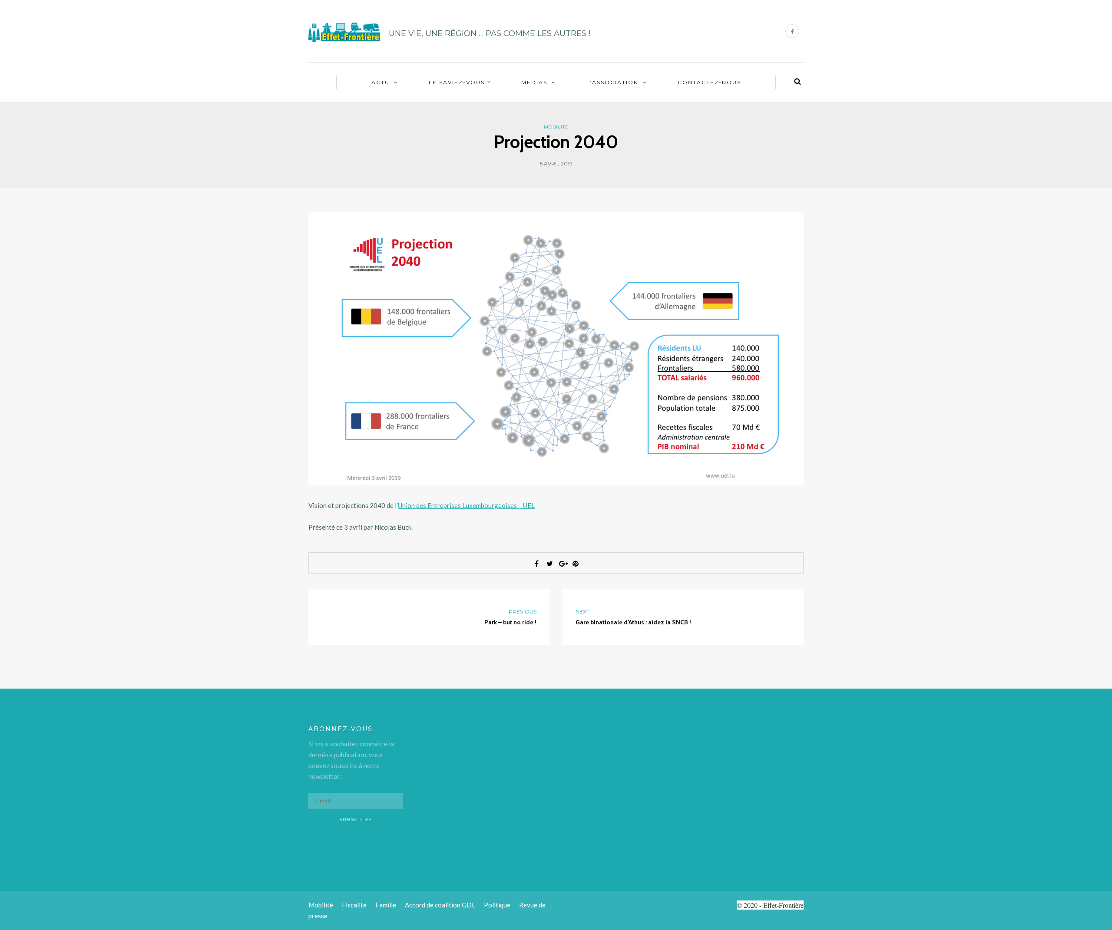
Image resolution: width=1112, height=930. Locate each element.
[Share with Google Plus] (562, 563)
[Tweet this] (549, 563)
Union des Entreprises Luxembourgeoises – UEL (466, 505)
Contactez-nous (709, 82)
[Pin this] (575, 563)
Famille (385, 905)
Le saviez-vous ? (460, 82)
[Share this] (536, 563)
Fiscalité (354, 905)
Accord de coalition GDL (440, 905)
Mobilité (556, 127)
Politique (497, 905)
